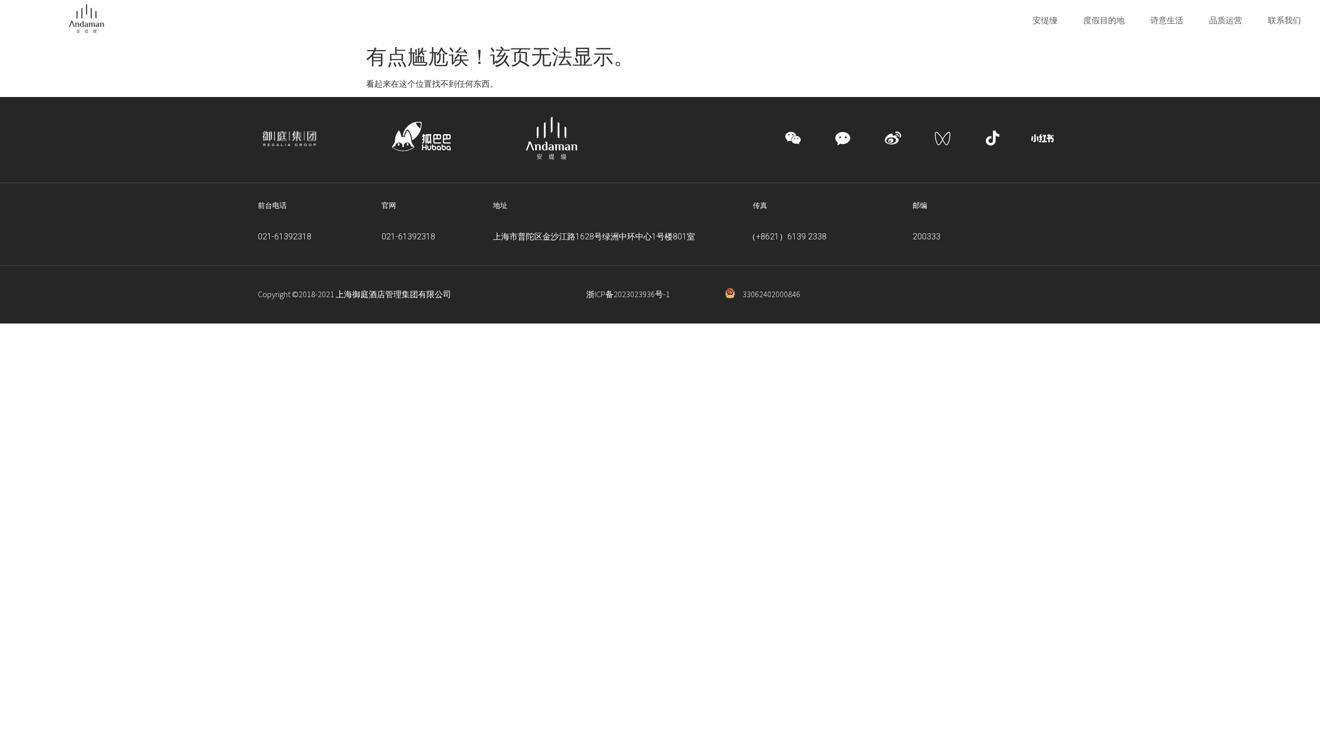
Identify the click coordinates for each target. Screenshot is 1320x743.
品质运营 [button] (1225, 20)
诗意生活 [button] (1166, 20)
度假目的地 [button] (1104, 20)
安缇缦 (1045, 20)
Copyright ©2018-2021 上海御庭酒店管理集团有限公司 (354, 294)
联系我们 (1284, 20)
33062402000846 (771, 294)
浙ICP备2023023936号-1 (628, 294)
